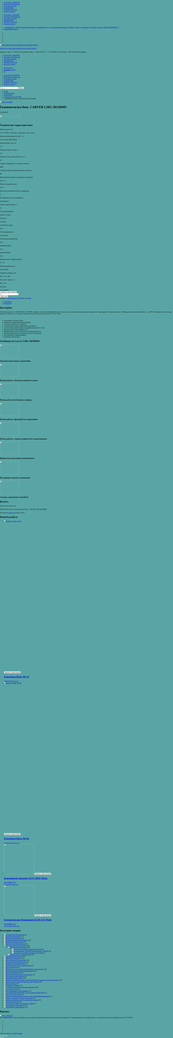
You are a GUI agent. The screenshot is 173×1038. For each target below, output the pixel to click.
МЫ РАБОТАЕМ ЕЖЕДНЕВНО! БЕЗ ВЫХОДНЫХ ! (18, 48)
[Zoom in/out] (7, 1035)
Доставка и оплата (10, 6)
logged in (11, 513)
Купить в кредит (9, 11)
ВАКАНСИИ (8, 8)
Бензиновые (8, 95)
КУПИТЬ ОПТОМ (10, 10)
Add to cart (4, 296)
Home (6, 91)
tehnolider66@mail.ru (11, 29)
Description (7, 301)
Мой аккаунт (8, 68)
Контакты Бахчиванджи (12, 4)
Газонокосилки (9, 93)
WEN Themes (17, 1033)
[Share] (3, 1035)
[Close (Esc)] (1, 1035)
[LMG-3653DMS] (6, 102)
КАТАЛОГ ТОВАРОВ (12, 2)
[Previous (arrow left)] (1, 1037)
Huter (29, 298)
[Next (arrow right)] (3, 1037)
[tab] (88, 302)
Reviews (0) (8, 303)
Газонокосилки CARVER (12, 97)
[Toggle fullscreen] (5, 1035)
